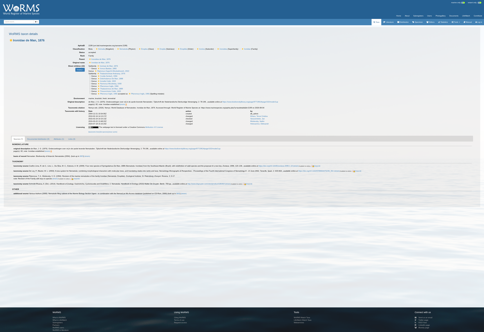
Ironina (202, 49)
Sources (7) (18, 139)
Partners (56, 325)
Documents (453, 16)
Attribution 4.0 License (154, 127)
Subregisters (418, 16)
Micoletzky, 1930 (111, 84)
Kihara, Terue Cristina (259, 116)
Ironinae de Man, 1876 (109, 66)
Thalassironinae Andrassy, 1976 (112, 74)
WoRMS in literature (61, 330)
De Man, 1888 (111, 79)
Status (82, 52)
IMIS (81, 156)
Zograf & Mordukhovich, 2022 (113, 71)
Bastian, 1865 (108, 68)
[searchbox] (18, 22)
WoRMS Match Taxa (302, 317)
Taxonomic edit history (75, 111)
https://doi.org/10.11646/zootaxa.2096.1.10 (276, 166)
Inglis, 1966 (109, 86)
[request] (317, 166)
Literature (389, 22)
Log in (479, 22)
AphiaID (81, 46)
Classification (79, 49)
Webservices (299, 323)
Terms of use (179, 320)
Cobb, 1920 (108, 81)
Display (79, 70)
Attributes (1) (59, 139)
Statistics (444, 22)
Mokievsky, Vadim (257, 121)
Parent (82, 59)
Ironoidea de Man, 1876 (101, 59)
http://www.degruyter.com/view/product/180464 (206, 184)
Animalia (101, 49)
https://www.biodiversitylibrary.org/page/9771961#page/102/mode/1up (250, 102)
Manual (468, 22)
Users (429, 16)
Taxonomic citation (76, 108)
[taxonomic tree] (94, 132)
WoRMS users (58, 328)
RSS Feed (422, 323)
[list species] (104, 132)
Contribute (478, 16)
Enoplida (183, 49)
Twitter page (423, 320)
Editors (431, 22)
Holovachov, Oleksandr (259, 124)
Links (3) (71, 139)
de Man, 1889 (111, 89)
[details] (122, 104)
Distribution (404, 22)
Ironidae (247, 49)
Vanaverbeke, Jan (257, 119)
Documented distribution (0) (38, 139)
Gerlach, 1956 (108, 76)
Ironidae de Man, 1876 (100, 63)
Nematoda (123, 49)
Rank (82, 56)
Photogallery (441, 16)
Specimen (418, 22)
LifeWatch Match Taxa (302, 320)
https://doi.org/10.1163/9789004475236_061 (316, 171)
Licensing (80, 127)
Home (398, 16)
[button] (11, 40)
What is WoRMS (59, 317)
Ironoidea (223, 49)
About (407, 16)
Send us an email (425, 317)
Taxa (377, 22)
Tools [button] (456, 22)
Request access (180, 323)
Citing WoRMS (180, 317)
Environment (79, 98)
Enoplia (162, 49)
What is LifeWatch (60, 320)
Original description (76, 102)
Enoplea (144, 49)
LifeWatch (466, 16)
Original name (79, 63)
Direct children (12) (76, 66)
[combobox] (19, 22)
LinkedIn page (424, 325)
